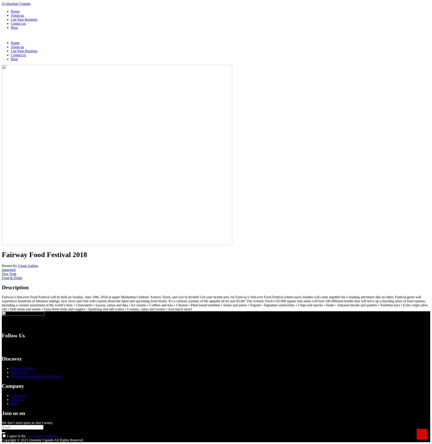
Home (15, 11)
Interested (9, 270)
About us (17, 15)
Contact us (18, 23)
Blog (14, 27)
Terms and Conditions (42, 436)
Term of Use (20, 372)
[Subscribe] (3, 432)
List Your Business (24, 19)
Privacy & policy (23, 368)
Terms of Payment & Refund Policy (36, 376)
